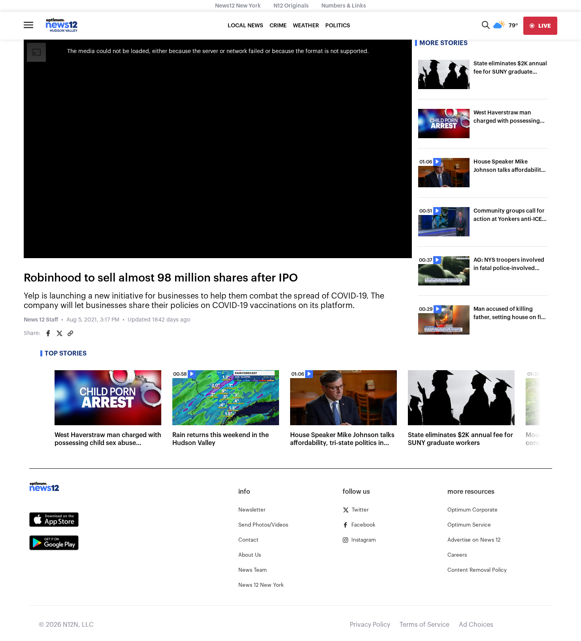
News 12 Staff (41, 320)
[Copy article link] (70, 333)
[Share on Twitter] (59, 333)
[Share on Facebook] (48, 333)
